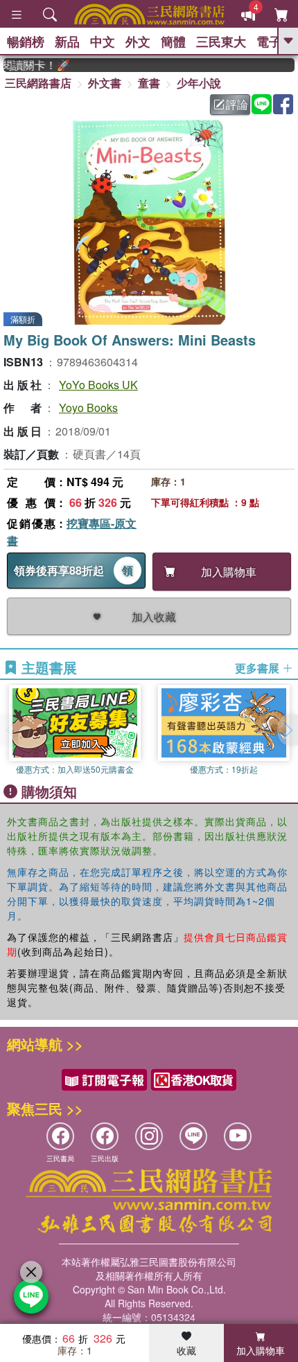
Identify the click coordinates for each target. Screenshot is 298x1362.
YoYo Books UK (98, 385)
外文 (137, 42)
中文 (102, 42)
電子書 (275, 42)
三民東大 (221, 42)
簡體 (173, 42)
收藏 (186, 1350)
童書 (149, 83)
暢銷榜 (25, 42)
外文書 (104, 83)
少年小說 (199, 83)
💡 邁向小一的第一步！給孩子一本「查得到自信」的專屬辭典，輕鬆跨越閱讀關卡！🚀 (30, 65)
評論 (237, 104)
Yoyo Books (88, 407)
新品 (67, 42)
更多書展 (258, 668)
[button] (287, 730)
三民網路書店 (38, 83)
